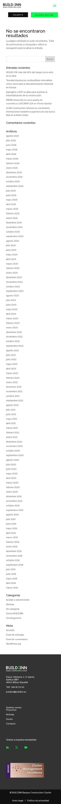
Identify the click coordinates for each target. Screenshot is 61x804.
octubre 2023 (13, 286)
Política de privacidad (38, 800)
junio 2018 (11, 574)
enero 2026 (12, 168)
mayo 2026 (11, 149)
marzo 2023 (12, 318)
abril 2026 (11, 154)
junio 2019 (11, 524)
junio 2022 (11, 359)
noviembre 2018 (14, 556)
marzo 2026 (12, 159)
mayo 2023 (11, 309)
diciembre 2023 (14, 277)
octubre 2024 (13, 232)
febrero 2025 (12, 213)
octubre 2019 (12, 505)
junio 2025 (11, 195)
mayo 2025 (11, 200)
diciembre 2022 (14, 332)
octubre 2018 (12, 560)
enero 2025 (12, 218)
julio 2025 (11, 191)
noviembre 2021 (14, 391)
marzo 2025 (12, 209)
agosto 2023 (12, 295)
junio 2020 (11, 469)
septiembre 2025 (14, 186)
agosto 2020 (12, 460)
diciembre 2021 (13, 387)
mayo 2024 (11, 254)
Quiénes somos (13, 707)
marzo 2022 (12, 373)
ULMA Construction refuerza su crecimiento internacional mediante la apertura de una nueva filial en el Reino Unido (30, 111)
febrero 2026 (12, 163)
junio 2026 (11, 145)
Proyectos (11, 710)
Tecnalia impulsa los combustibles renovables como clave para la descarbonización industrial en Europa (29, 84)
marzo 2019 (12, 537)
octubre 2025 (13, 181)
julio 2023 (11, 300)
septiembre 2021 (14, 400)
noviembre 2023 (14, 282)
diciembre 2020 (14, 442)
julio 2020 (11, 464)
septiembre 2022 (14, 346)
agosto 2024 (12, 241)
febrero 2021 (12, 432)
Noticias (10, 604)
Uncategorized (13, 618)
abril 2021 (11, 423)
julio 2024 (11, 245)
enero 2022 (12, 382)
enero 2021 (11, 437)
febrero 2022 (12, 378)
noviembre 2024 (14, 227)
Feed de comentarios (17, 639)
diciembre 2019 (13, 496)
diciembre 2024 (14, 222)
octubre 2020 (13, 451)
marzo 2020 (12, 483)
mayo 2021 (11, 419)
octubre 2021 (12, 396)
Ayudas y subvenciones (17, 600)
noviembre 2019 (14, 501)
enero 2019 (11, 546)
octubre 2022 (13, 341)
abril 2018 (11, 583)
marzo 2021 (12, 428)
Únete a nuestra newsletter (21, 739)
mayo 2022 (11, 364)
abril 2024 (11, 259)
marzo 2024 (12, 264)
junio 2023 (11, 305)
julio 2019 (10, 519)
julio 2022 (11, 355)
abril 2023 (11, 314)
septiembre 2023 (14, 291)
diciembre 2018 (13, 551)
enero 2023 (12, 327)
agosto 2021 (12, 405)
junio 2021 (11, 414)
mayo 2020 (12, 473)
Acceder (10, 630)
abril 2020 (11, 478)
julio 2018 (10, 569)
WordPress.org (13, 644)
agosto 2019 (12, 514)
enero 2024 (12, 273)
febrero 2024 (12, 268)
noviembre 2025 (14, 177)
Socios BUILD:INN (14, 613)
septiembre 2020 (15, 455)
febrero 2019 (12, 542)
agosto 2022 (12, 350)
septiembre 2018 (14, 565)
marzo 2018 (12, 587)
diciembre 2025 (14, 172)
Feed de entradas (15, 635)
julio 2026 (11, 140)
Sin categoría (12, 609)
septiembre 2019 (14, 510)
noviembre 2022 (14, 336)
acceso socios (44, 15)
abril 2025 (11, 204)
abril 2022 (11, 368)
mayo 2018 (11, 578)
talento (18, 15)
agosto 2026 (12, 136)
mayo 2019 (11, 528)
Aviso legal (17, 800)
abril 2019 (11, 533)
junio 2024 (11, 250)
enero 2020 (12, 492)
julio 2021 (10, 410)
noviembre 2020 (14, 446)
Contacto (11, 724)
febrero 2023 (12, 323)
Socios (9, 719)
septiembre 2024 (14, 236)
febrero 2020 (13, 487)
